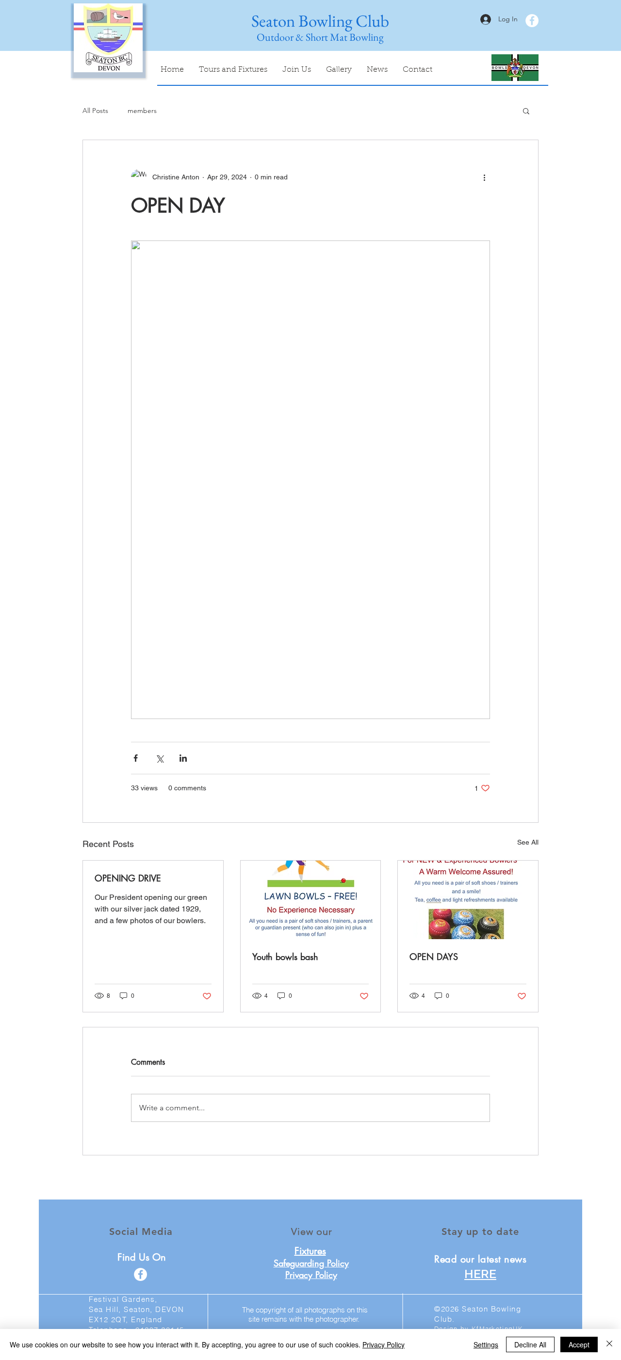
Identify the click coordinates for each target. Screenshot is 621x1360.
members (142, 110)
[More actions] (484, 177)
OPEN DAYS (433, 956)
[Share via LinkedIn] (183, 758)
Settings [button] (486, 1344)
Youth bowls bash (285, 956)
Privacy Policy (383, 1344)
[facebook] (532, 20)
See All (528, 842)
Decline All (530, 1344)
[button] (526, 110)
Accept (579, 1344)
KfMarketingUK (497, 1328)
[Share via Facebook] (135, 758)
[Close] (609, 1344)
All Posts (95, 110)
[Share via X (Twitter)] (159, 758)
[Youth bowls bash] (311, 900)
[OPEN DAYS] (468, 900)
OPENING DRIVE (128, 878)
